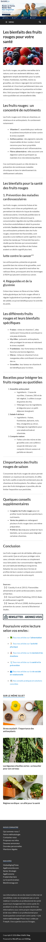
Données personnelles (12, 846)
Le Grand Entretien (11, 880)
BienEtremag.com (10, 883)
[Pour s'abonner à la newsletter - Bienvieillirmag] (23, 619)
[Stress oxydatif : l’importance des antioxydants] (23, 713)
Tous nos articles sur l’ (27, 637)
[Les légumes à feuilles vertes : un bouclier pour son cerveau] (23, 751)
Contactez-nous (10, 837)
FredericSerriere (10, 877)
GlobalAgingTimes (11, 865)
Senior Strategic (9, 871)
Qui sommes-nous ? (11, 831)
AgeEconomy (8, 874)
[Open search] (40, 22)
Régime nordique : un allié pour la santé (21, 803)
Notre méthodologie (11, 834)
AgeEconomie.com (11, 868)
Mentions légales (10, 849)
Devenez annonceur (11, 843)
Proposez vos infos (11, 840)
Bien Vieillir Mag (23, 935)
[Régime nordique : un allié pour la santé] (23, 788)
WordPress (17, 939)
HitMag (27, 939)
